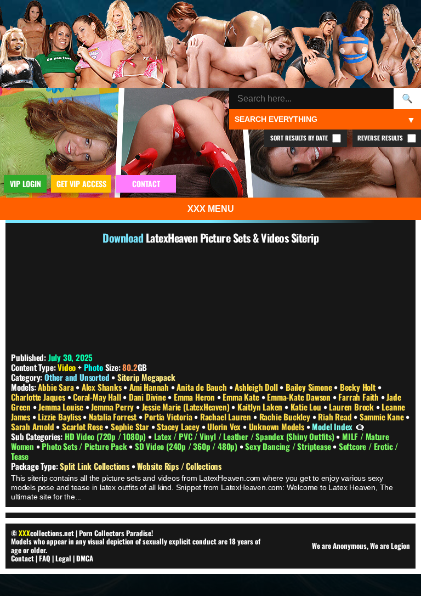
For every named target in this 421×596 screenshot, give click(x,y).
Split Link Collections (95, 466)
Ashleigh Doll (257, 387)
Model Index (332, 426)
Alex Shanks (103, 387)
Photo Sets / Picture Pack (85, 446)
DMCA (84, 558)
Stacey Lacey (179, 426)
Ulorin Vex (225, 426)
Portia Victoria (169, 417)
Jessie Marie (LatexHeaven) (187, 407)
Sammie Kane (383, 417)
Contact (22, 558)
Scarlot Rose (83, 426)
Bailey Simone (310, 387)
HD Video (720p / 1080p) (106, 436)
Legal (63, 558)
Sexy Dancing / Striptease (289, 446)
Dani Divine (148, 397)
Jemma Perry (113, 407)
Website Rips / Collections (179, 466)
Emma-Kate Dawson (300, 397)
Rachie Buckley (285, 417)
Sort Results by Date (299, 137)
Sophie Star (131, 426)
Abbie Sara (57, 387)
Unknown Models (277, 426)
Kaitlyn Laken (261, 407)
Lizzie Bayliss (60, 417)
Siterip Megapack (146, 377)
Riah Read (336, 417)
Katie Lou (307, 407)
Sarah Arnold (33, 426)
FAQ (44, 558)
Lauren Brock (352, 407)
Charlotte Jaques (39, 397)
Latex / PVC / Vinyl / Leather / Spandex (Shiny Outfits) (245, 436)
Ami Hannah (150, 387)
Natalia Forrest (114, 417)
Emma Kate (242, 397)
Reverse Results (381, 137)
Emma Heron (195, 397)
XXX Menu (210, 208)
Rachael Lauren (226, 417)
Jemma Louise (61, 407)
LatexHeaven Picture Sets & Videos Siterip (232, 237)
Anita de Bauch (203, 387)
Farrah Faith (359, 397)
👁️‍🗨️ (360, 426)
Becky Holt (359, 387)
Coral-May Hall (98, 397)
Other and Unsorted (76, 377)
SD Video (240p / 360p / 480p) (187, 446)
